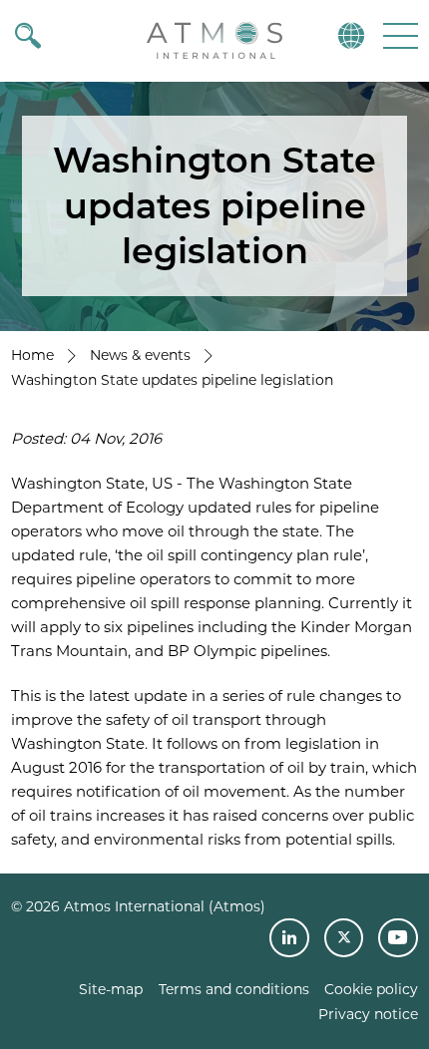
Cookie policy (371, 989)
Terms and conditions (234, 989)
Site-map (111, 989)
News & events (140, 355)
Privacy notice (368, 1014)
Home (32, 355)
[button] (398, 35)
